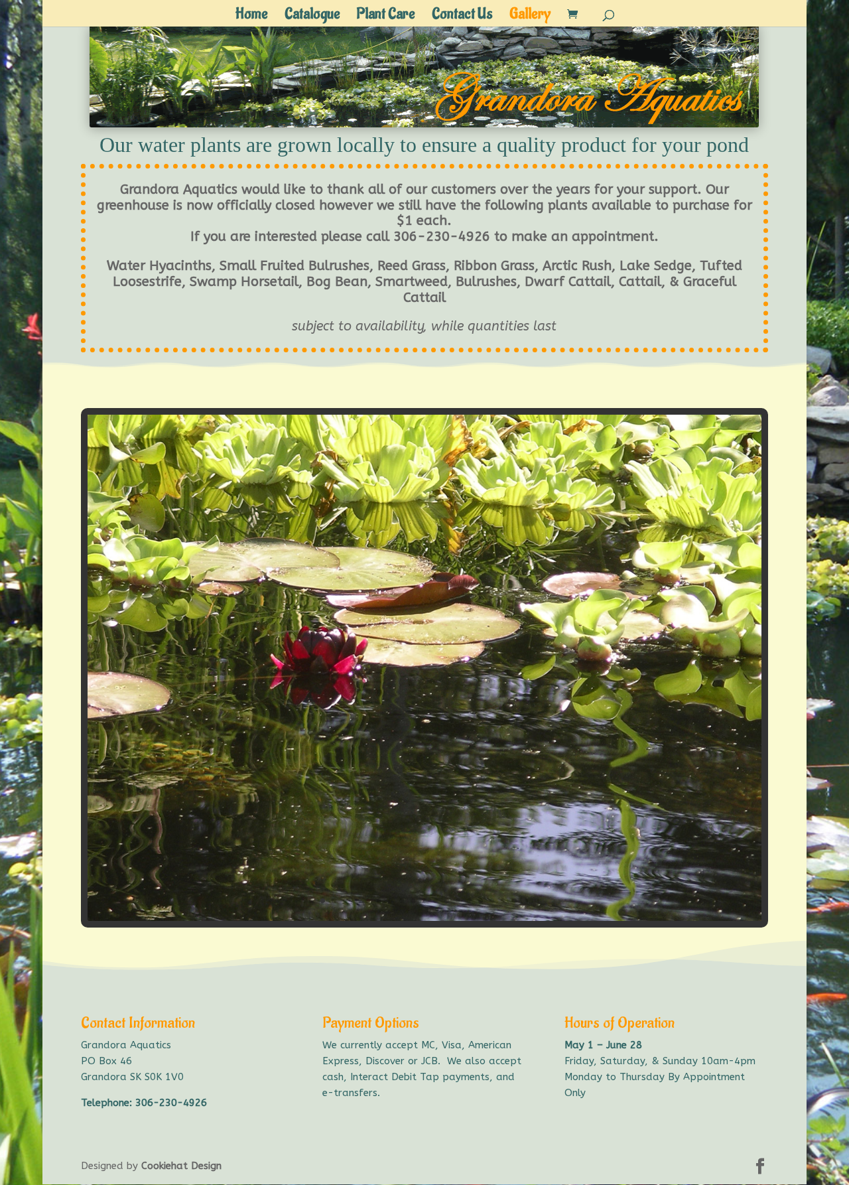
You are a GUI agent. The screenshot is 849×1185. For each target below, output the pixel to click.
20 (525, 900)
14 (458, 900)
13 (446, 900)
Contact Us (462, 16)
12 (435, 900)
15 (469, 900)
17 (492, 900)
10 (413, 900)
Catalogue (312, 16)
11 (424, 900)
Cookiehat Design (181, 1166)
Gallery (530, 16)
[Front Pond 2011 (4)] (425, 918)
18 (503, 900)
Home (251, 16)
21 (537, 900)
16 (480, 900)
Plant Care (386, 16)
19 (514, 900)
